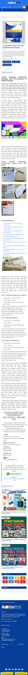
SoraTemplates (14, 673)
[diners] (19, 669)
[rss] (17, 577)
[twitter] (11, 577)
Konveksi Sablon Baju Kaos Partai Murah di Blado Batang (13, 540)
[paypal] (6, 669)
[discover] (16, 669)
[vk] (11, 581)
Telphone (16, 61)
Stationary (8, 17)
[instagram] (7, 7)
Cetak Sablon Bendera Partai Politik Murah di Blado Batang (12, 567)
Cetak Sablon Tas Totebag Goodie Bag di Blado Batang (13, 512)
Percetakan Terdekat (13, 644)
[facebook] (1, 7)
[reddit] (22, 577)
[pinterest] (9, 7)
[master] (12, 669)
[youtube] (4, 7)
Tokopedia (7, 64)
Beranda (3, 17)
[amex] (22, 669)
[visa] (9, 669)
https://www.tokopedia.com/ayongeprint (14, 478)
